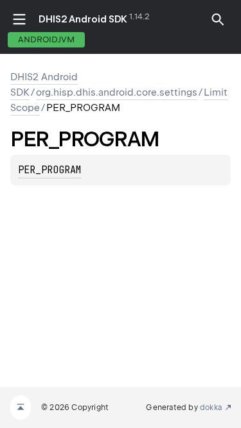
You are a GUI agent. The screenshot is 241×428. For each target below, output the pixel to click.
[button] (218, 19)
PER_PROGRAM (50, 170)
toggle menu (19, 19)
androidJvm (46, 39)
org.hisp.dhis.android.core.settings (116, 92)
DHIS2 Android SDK (83, 19)
